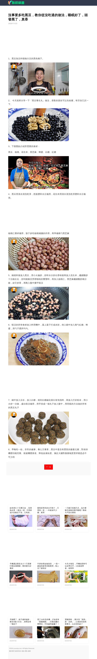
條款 (23, 651)
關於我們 (11, 651)
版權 (29, 651)
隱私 (26, 651)
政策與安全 (18, 651)
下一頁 (48, 467)
